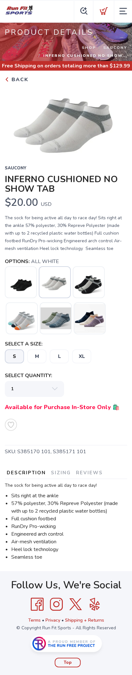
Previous (14, 119)
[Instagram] (56, 604)
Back (19, 79)
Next (117, 119)
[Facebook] (37, 604)
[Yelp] (94, 604)
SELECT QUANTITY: (28, 375)
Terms (34, 620)
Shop (89, 47)
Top (68, 662)
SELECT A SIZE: (24, 343)
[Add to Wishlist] (11, 425)
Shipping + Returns (84, 620)
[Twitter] (75, 604)
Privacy (52, 620)
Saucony (115, 47)
